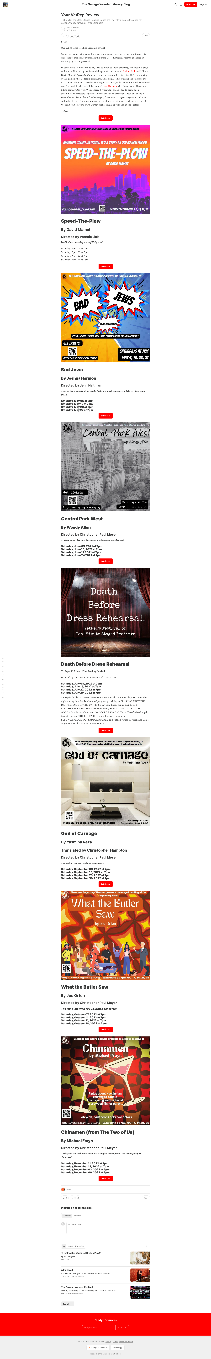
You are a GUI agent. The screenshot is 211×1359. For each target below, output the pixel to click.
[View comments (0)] (72, 35)
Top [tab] (64, 1246)
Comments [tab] (67, 1216)
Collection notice (126, 1341)
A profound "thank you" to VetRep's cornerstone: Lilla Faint (86, 1273)
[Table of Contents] (2, 679)
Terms (115, 1341)
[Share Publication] (181, 4)
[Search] (175, 4)
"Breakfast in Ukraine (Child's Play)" (81, 1253)
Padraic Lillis (130, 71)
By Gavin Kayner (68, 1256)
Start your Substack (99, 1348)
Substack (93, 1354)
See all (66, 1304)
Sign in (203, 4)
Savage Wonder (73, 27)
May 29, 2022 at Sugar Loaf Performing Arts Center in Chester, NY (88, 1290)
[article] (105, 1258)
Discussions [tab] (79, 1246)
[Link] (58, 221)
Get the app (117, 1348)
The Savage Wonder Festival (77, 1287)
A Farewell (67, 1270)
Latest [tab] (70, 1246)
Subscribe (190, 4)
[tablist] (71, 1215)
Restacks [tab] (77, 1216)
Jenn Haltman (110, 86)
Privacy (108, 1341)
